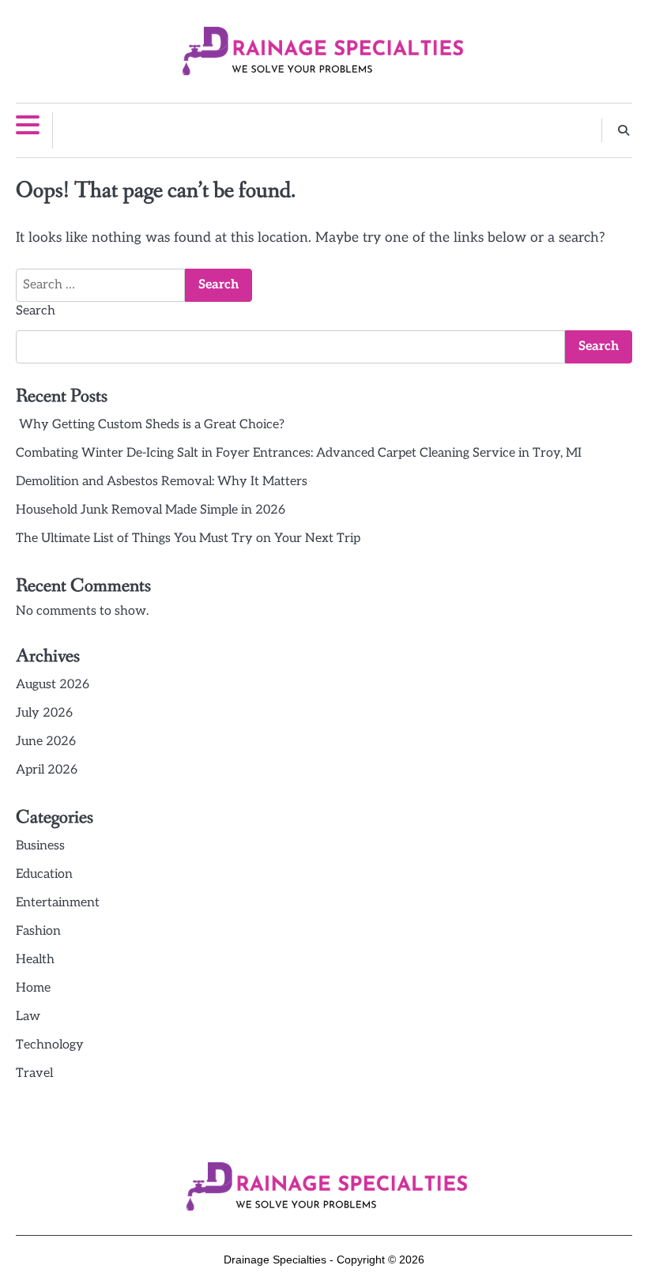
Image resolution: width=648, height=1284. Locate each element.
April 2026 (46, 770)
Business (40, 845)
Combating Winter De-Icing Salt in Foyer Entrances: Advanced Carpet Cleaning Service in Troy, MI (299, 453)
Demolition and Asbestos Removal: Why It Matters (161, 481)
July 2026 (44, 713)
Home (33, 988)
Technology (50, 1044)
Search (35, 310)
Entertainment (58, 902)
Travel (34, 1073)
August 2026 (52, 684)
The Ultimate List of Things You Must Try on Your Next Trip (188, 538)
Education (44, 874)
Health (35, 959)
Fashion (38, 931)
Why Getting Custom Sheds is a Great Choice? (150, 424)
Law (28, 1016)
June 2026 (46, 741)
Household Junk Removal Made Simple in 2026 (150, 510)
